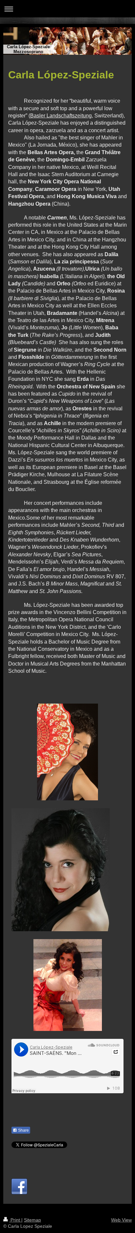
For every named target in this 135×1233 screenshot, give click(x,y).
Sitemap (32, 1220)
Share (23, 1130)
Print (15, 1220)
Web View (121, 1220)
